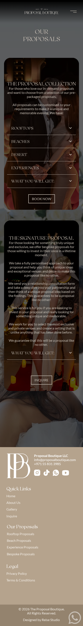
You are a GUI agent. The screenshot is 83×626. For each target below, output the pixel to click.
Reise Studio (51, 620)
